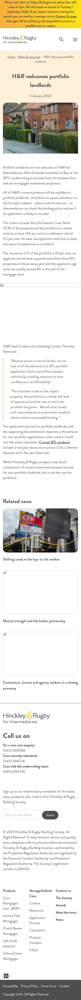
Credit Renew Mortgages (12, 931)
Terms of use (48, 986)
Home (11, 57)
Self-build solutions (10, 943)
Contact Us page (65, 16)
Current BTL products (54, 442)
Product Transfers (35, 940)
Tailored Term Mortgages (12, 956)
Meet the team (66, 912)
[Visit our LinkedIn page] (6, 976)
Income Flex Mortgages (11, 918)
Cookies (64, 986)
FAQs (33, 950)
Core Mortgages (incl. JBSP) (11, 903)
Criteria (34, 903)
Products (9, 890)
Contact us (63, 890)
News (60, 919)
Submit (50, 815)
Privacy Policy (29, 986)
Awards (61, 905)
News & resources (29, 57)
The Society (64, 898)
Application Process (37, 920)
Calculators (37, 930)
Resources (36, 910)
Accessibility (10, 986)
